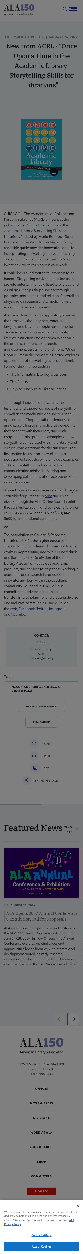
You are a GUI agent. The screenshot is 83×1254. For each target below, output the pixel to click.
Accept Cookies (41, 1246)
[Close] (78, 1206)
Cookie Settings (42, 1235)
